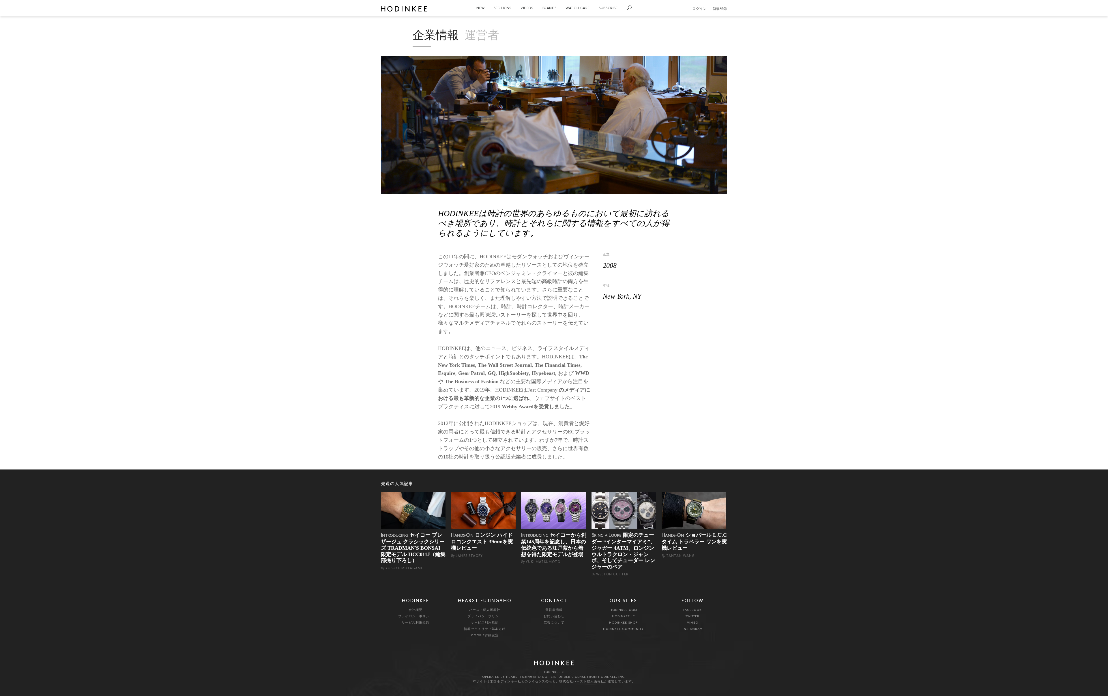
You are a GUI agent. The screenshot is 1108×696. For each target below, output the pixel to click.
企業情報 (436, 36)
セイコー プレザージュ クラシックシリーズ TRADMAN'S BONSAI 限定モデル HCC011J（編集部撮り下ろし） (413, 547)
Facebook (692, 610)
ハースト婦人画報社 (484, 610)
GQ (492, 373)
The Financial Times (558, 365)
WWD (582, 373)
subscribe (608, 8)
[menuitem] (480, 8)
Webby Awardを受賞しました (536, 406)
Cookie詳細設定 (485, 635)
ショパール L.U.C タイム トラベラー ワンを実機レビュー (694, 541)
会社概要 (415, 610)
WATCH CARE (577, 8)
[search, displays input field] (629, 7)
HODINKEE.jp (623, 616)
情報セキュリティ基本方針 (485, 629)
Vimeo (692, 622)
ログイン (699, 9)
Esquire (446, 373)
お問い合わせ (554, 616)
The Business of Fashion (472, 381)
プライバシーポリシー (415, 616)
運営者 (482, 36)
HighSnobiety (514, 373)
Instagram (693, 629)
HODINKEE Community (623, 629)
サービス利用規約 (415, 622)
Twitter (692, 616)
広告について (554, 622)
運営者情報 (554, 610)
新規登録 (720, 9)
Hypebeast (543, 373)
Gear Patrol (471, 373)
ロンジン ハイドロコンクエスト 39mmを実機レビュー (482, 541)
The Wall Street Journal (505, 365)
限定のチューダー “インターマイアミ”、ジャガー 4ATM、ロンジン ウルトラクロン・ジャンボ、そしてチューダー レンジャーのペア (623, 551)
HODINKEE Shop (623, 622)
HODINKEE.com (623, 610)
